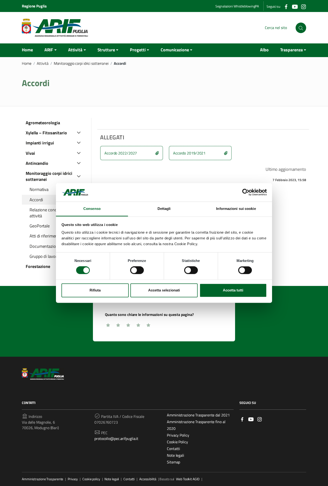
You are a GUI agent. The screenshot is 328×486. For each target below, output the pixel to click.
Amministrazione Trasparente (42, 479)
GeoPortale (40, 226)
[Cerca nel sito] (301, 28)
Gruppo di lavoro (44, 256)
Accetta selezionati (164, 290)
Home (27, 50)
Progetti (138, 50)
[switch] (137, 270)
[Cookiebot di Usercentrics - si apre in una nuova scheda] (246, 192)
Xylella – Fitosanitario (46, 133)
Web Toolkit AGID (187, 479)
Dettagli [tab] (164, 209)
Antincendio (37, 163)
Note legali (175, 455)
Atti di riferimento (45, 236)
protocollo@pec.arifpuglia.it (116, 438)
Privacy (73, 479)
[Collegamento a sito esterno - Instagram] (303, 6)
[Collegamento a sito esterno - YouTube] (295, 6)
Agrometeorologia (43, 122)
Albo (264, 50)
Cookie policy (91, 479)
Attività (75, 50)
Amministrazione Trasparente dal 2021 (198, 415)
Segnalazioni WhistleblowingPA (237, 6)
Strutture (106, 50)
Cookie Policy (177, 442)
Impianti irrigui (40, 143)
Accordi (36, 199)
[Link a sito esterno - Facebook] (242, 418)
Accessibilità (147, 479)
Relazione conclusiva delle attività (53, 213)
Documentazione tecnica (52, 246)
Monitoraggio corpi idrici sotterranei (81, 63)
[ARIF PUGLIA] (55, 28)
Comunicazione (175, 50)
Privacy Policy (178, 435)
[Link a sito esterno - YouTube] (251, 418)
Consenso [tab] (92, 209)
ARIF (48, 50)
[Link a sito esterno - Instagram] (259, 418)
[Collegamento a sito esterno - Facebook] (286, 6)
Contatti (173, 448)
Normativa (39, 189)
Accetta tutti (233, 290)
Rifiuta (95, 290)
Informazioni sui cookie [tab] (236, 209)
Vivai (30, 153)
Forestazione (38, 266)
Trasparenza (291, 50)
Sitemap (173, 462)
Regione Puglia (34, 6)
